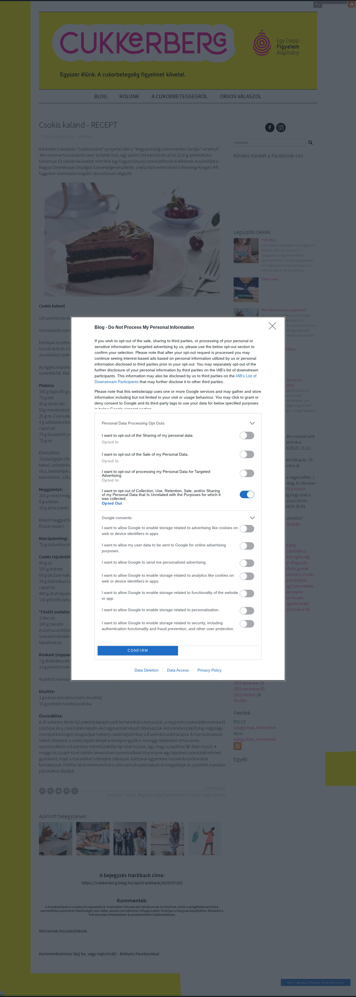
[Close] (274, 327)
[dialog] (178, 498)
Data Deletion (147, 670)
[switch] (247, 435)
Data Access (178, 670)
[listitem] (178, 423)
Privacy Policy (209, 670)
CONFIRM (138, 650)
